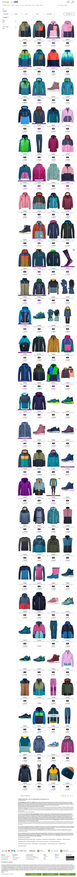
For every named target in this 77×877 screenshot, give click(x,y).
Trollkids (32, 802)
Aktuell (56, 856)
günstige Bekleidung (22, 802)
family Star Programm (5, 856)
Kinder (3, 21)
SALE (3, 28)
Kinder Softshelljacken (31, 841)
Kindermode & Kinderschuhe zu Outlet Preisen (26, 839)
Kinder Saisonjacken (43, 843)
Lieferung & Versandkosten (31, 856)
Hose (54, 826)
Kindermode (49, 809)
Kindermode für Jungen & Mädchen (49, 839)
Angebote (45, 856)
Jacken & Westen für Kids (52, 843)
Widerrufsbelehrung (16, 857)
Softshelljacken (58, 835)
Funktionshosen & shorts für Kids (24, 843)
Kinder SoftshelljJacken (35, 813)
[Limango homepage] (5, 1)
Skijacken (38, 835)
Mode (48, 828)
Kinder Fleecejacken (66, 839)
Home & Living (5, 26)
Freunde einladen (4, 857)
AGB (13, 856)
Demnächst (57, 857)
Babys (3, 20)
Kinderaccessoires (62, 843)
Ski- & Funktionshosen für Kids (42, 841)
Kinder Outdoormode (22, 841)
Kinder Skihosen (35, 843)
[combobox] (65, 5)
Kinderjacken (26, 808)
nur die (44, 815)
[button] (72, 1)
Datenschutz (15, 859)
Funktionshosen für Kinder (55, 841)
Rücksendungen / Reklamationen (32, 857)
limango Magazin (4, 859)
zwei (32, 816)
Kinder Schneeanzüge (41, 829)
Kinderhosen (20, 808)
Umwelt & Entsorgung (30, 859)
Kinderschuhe (56, 819)
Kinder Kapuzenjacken (22, 845)
